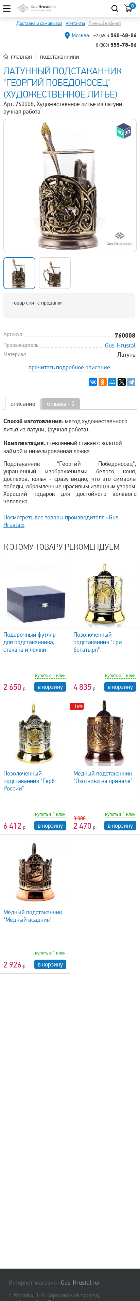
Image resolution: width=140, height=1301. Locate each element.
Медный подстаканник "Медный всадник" (32, 915)
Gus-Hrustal (120, 345)
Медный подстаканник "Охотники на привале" (103, 777)
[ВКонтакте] (93, 382)
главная (21, 56)
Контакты (75, 23)
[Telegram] (131, 382)
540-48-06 (115, 35)
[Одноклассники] (103, 382)
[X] (122, 382)
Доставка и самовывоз (39, 23)
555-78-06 (116, 44)
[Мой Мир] (112, 382)
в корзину (50, 687)
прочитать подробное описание (69, 367)
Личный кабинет (104, 23)
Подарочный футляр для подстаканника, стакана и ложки (29, 642)
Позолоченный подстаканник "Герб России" (29, 781)
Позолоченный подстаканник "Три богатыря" (97, 642)
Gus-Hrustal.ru (79, 1282)
